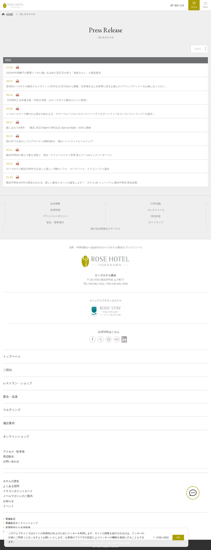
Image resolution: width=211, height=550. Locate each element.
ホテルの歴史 (11, 481)
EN (176, 5)
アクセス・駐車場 (14, 451)
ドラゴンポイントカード (18, 491)
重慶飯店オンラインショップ (22, 523)
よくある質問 (11, 486)
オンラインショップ (16, 436)
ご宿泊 (7, 369)
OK (178, 537)
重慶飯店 (10, 519)
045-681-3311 (96, 283)
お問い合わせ (11, 461)
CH (182, 5)
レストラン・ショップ (17, 383)
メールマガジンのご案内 (18, 496)
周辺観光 (8, 456)
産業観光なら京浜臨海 (18, 527)
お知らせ (8, 501)
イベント (8, 506)
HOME (9, 14)
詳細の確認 (162, 537)
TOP (207, 535)
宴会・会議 (10, 396)
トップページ (11, 356)
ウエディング (11, 409)
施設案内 (9, 423)
